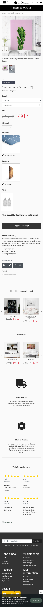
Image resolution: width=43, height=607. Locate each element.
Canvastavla (10, 13)
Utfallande (8, 184)
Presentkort (5, 563)
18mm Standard (10, 155)
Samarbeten (27, 577)
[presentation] (1, 312)
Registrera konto (28, 560)
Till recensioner (7, 522)
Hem (3, 13)
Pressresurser (6, 573)
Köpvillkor (26, 582)
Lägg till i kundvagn (21, 226)
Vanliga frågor (27, 563)
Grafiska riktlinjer (7, 576)
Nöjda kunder (6, 581)
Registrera (36, 541)
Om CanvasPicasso (29, 565)
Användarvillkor (28, 579)
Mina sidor (5, 561)
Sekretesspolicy (28, 584)
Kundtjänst (26, 558)
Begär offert (5, 578)
